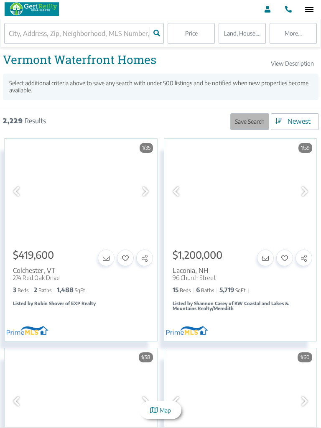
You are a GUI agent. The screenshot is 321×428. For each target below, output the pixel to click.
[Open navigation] (309, 9)
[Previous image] (16, 191)
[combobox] (9, 33)
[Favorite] (125, 258)
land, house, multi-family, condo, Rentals (245, 33)
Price (191, 33)
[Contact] (106, 258)
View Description (292, 63)
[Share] (144, 258)
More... (293, 33)
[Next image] (145, 191)
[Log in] (267, 9)
